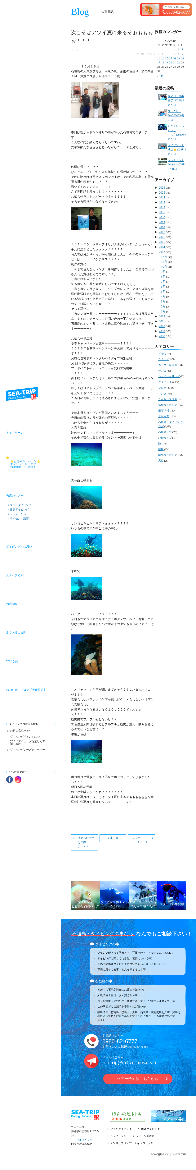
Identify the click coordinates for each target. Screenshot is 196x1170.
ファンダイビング (20, 505)
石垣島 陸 (165, 432)
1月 (163, 311)
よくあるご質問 (16, 632)
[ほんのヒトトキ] (127, 1119)
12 (166, 58)
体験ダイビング (19, 509)
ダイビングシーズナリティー (27, 750)
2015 (162, 242)
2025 (162, 192)
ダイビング (165, 382)
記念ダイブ (165, 437)
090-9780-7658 (137, 1046)
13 (170, 58)
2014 (162, 247)
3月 (163, 301)
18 (162, 62)
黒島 (161, 460)
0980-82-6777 (119, 1041)
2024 (162, 197)
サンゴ (162, 370)
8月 (163, 276)
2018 (162, 227)
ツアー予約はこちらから (138, 1079)
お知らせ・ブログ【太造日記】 (26, 689)
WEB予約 (12, 661)
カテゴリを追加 (167, 365)
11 (162, 58)
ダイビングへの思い (19, 546)
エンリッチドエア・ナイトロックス (131, 1143)
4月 (163, 296)
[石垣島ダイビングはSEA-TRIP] (22, 394)
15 (178, 58)
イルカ (162, 353)
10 (158, 58)
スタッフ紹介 (14, 575)
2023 (162, 202)
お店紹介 (12, 604)
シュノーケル (18, 514)
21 (174, 62)
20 (170, 62)
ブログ (74, 49)
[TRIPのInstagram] (18, 779)
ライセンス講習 (19, 518)
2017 (162, 232)
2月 (163, 306)
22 (178, 62)
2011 (162, 321)
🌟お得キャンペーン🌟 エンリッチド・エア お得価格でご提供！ (32, 464)
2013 (162, 252)
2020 (162, 217)
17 (158, 62)
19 (166, 62)
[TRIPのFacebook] (9, 779)
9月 (163, 271)
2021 (162, 212)
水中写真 (163, 416)
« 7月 (160, 76)
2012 (162, 316)
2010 (162, 326)
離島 (161, 449)
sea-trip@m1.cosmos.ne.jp (129, 1062)
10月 (164, 266)
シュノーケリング (169, 376)
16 (182, 58)
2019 (162, 222)
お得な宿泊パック (21, 731)
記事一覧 (113, 837)
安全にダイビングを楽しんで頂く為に (27, 742)
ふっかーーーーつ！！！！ (140, 840)
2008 (162, 336)
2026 (162, 187)
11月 (164, 261)
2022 (162, 207)
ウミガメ (163, 359)
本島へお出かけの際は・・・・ (86, 842)
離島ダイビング (167, 455)
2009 (162, 331)
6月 (163, 286)
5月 (163, 291)
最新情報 (163, 410)
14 (174, 58)
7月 (163, 281)
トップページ (14, 432)
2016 (162, 237)
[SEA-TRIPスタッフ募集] (168, 1119)
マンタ (162, 393)
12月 (164, 257)
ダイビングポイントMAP (25, 736)
